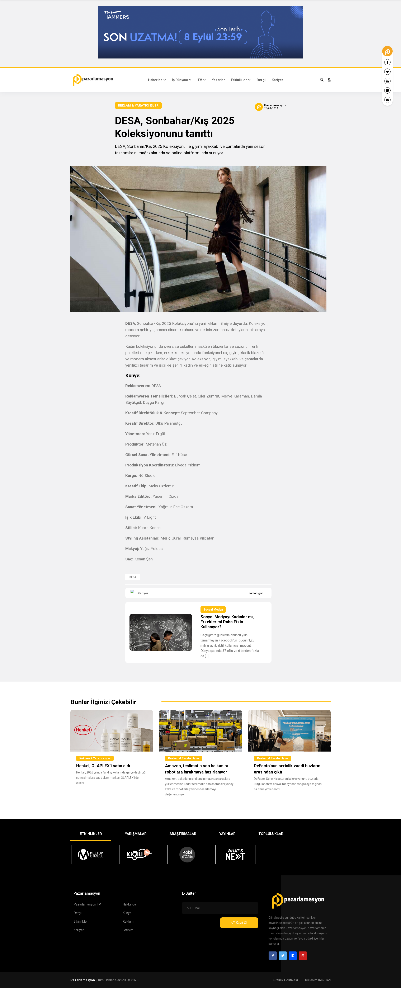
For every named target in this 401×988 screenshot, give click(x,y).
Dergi (261, 80)
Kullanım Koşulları (318, 980)
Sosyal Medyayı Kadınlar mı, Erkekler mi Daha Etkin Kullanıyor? (227, 621)
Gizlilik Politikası (285, 980)
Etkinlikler (239, 80)
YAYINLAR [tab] (227, 834)
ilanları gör (256, 593)
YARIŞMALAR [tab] (136, 834)
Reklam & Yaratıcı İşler (138, 105)
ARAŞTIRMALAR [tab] (183, 834)
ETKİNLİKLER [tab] (91, 834)
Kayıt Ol (241, 923)
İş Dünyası (180, 80)
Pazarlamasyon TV (87, 904)
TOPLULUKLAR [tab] (271, 834)
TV (200, 80)
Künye (127, 913)
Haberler (155, 80)
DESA (132, 577)
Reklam (128, 921)
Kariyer (277, 80)
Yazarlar (218, 80)
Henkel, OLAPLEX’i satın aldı (103, 765)
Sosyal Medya (213, 609)
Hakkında (129, 904)
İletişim (128, 930)
